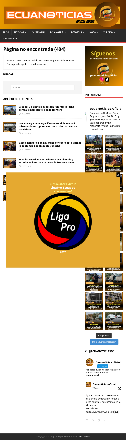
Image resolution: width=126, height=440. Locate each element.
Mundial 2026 (10, 38)
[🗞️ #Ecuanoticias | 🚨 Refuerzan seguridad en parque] (94, 321)
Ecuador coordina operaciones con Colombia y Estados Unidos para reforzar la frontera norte (46, 161)
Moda (92, 32)
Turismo (108, 32)
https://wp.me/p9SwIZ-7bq (100, 411)
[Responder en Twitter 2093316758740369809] (87, 421)
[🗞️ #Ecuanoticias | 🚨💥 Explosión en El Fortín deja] (114, 301)
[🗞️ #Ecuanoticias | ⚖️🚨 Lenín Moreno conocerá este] (94, 163)
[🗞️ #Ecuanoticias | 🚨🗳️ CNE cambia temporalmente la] (114, 144)
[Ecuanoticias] (63, 27)
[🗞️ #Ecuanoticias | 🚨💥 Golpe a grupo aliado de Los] (94, 282)
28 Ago (96, 388)
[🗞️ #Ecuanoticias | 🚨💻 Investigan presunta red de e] (94, 301)
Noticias (19, 32)
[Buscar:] (42, 87)
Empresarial (38, 32)
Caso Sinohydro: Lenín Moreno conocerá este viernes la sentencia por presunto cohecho (50, 144)
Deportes (76, 32)
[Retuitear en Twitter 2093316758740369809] (94, 421)
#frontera (91, 405)
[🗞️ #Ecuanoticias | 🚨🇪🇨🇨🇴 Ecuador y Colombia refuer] (94, 144)
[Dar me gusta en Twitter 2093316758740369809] (100, 421)
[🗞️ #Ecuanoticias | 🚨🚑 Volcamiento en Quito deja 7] (114, 282)
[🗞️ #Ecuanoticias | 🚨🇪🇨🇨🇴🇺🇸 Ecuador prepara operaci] (114, 163)
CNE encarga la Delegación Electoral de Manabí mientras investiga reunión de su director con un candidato (48, 126)
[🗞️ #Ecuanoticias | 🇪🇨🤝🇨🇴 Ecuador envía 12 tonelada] (114, 321)
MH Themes (84, 436)
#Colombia (91, 398)
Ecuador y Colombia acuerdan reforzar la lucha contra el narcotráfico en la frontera (46, 108)
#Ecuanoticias (96, 395)
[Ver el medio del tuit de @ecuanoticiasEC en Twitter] (116, 412)
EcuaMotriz (56, 32)
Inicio (5, 32)
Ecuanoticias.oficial (104, 384)
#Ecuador (111, 395)
